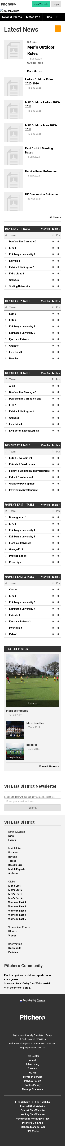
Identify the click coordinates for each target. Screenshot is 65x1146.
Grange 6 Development (22, 483)
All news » (55, 217)
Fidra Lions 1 (16, 273)
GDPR (32, 1072)
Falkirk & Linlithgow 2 (21, 267)
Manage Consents (32, 1089)
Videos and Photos (19, 927)
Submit (33, 807)
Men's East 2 (15, 890)
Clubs (48, 17)
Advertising (32, 1064)
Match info (33, 17)
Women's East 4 (17, 914)
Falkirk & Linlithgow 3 (21, 411)
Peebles (14, 358)
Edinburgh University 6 (22, 333)
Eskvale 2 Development (22, 464)
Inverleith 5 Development (23, 490)
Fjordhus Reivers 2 (20, 543)
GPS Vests (33, 1131)
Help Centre (32, 1056)
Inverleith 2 (15, 628)
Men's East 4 (15, 898)
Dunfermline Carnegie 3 (22, 392)
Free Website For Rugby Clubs (32, 1118)
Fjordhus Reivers (19, 339)
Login (56, 4)
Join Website (41, 4)
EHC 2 (12, 405)
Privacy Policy (32, 1081)
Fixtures (13, 852)
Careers (32, 1068)
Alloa (12, 385)
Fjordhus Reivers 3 (20, 621)
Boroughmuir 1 (18, 517)
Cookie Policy (32, 1085)
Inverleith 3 (15, 352)
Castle (13, 589)
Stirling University (19, 286)
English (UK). (33, 1000)
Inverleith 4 (15, 424)
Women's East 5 (17, 919)
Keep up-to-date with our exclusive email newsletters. (29, 797)
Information (15, 944)
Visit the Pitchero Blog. (17, 987)
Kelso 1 (13, 634)
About (32, 1060)
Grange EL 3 (16, 549)
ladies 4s (31, 744)
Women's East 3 (17, 910)
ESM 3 (12, 313)
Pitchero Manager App (32, 1127)
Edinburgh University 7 (22, 608)
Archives (13, 873)
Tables (12, 860)
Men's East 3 (15, 894)
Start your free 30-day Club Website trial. (27, 983)
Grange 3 (14, 280)
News (11, 836)
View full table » (50, 229)
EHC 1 (12, 248)
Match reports (16, 869)
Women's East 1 (17, 902)
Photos (12, 931)
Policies (13, 952)
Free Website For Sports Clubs (32, 1102)
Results (12, 856)
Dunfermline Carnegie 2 (22, 241)
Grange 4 (14, 345)
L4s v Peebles (35, 723)
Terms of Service (32, 1076)
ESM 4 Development (20, 458)
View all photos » (49, 766)
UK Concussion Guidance (41, 194)
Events (12, 840)
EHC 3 (12, 596)
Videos (12, 935)
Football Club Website (32, 1106)
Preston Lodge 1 (18, 555)
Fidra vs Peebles (17, 710)
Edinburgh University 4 (22, 254)
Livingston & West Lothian (24, 430)
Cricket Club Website (33, 1110)
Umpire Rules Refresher (41, 171)
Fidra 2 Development (21, 477)
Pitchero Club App (32, 1122)
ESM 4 (12, 320)
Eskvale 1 (14, 260)
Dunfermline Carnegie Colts (25, 398)
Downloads (14, 948)
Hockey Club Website (32, 1114)
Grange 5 (14, 417)
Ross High (15, 562)
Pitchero (8, 4)
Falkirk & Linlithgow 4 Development (29, 470)
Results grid (15, 865)
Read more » (34, 71)
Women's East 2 (17, 906)
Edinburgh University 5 (22, 326)
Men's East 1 (15, 885)
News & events (12, 17)
